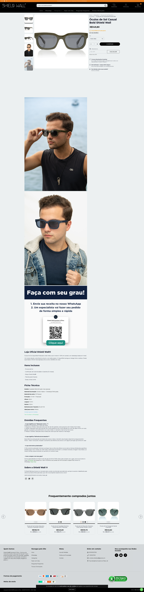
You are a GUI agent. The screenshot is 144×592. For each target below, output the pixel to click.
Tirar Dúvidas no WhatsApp (31, 414)
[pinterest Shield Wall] (6, 1)
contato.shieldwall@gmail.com (97, 558)
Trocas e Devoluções (98, 10)
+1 (87, 521)
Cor (90, 35)
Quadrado (91, 16)
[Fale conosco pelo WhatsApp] (141, 589)
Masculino (96, 15)
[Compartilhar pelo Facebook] (26, 479)
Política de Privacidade (65, 555)
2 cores (35, 521)
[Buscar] (105, 5)
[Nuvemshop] (135, 590)
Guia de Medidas (63, 552)
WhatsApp (48, 10)
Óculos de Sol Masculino (107, 15)
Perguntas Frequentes (83, 10)
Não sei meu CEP (93, 54)
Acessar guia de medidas (31, 412)
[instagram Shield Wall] (2, 1)
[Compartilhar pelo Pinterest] (32, 479)
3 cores (108, 521)
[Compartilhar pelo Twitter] (29, 479)
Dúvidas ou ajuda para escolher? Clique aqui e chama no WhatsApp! (72, 1)
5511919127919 (93, 552)
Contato (61, 558)
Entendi (72, 589)
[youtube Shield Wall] (4, 1)
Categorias (57, 10)
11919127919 (92, 555)
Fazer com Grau (69, 10)
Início (41, 10)
